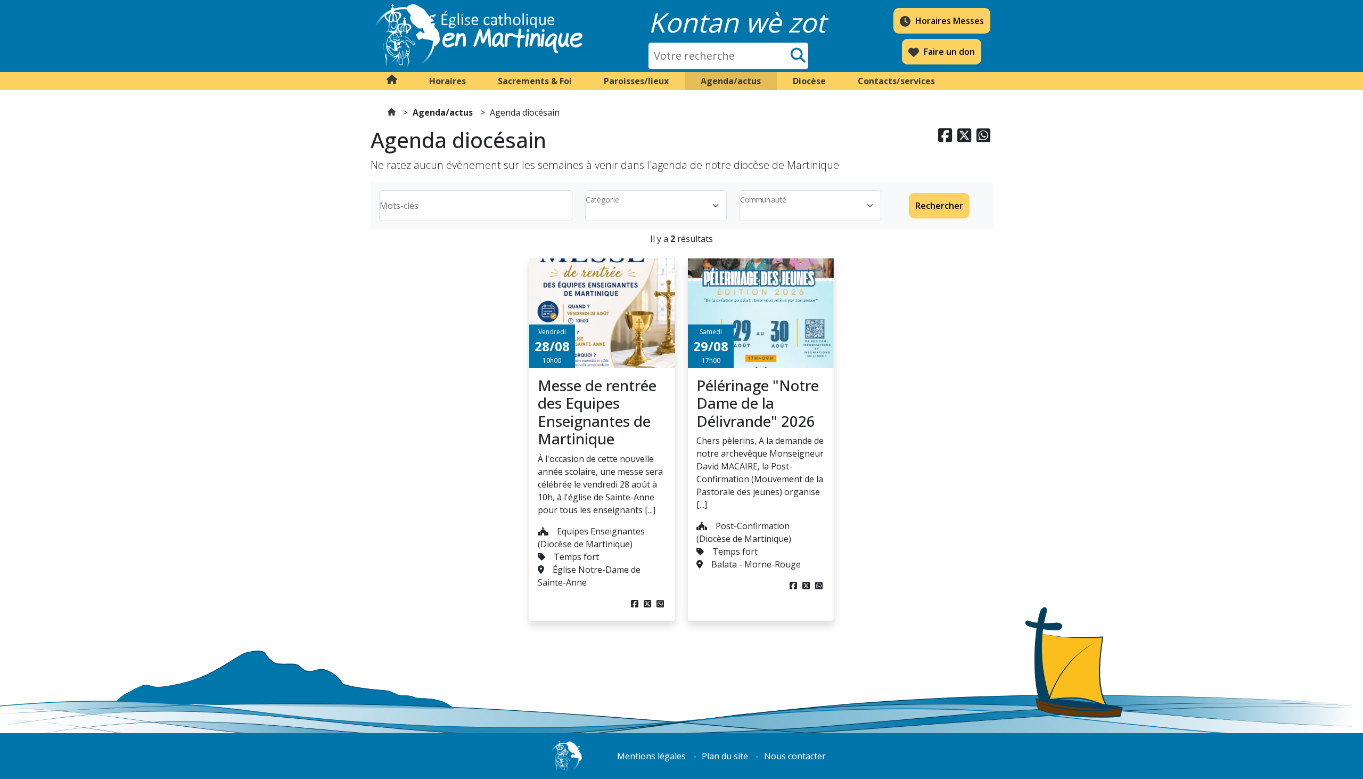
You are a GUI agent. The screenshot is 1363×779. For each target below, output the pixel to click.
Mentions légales (651, 756)
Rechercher (939, 206)
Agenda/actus (443, 112)
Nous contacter (795, 756)
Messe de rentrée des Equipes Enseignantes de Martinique (597, 412)
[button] (447, 81)
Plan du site (725, 756)
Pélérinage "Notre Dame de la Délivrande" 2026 (757, 403)
